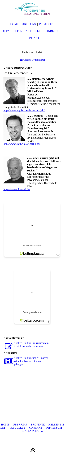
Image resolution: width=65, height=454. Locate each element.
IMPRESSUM (54, 427)
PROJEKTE (46, 24)
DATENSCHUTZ (32, 430)
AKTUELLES (34, 31)
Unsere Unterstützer (34, 59)
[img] (32, 8)
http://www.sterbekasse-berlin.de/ (21, 143)
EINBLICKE (52, 31)
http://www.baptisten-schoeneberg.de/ (24, 110)
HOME (14, 24)
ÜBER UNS (29, 24)
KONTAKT (32, 38)
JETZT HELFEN (12, 31)
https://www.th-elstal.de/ (16, 189)
